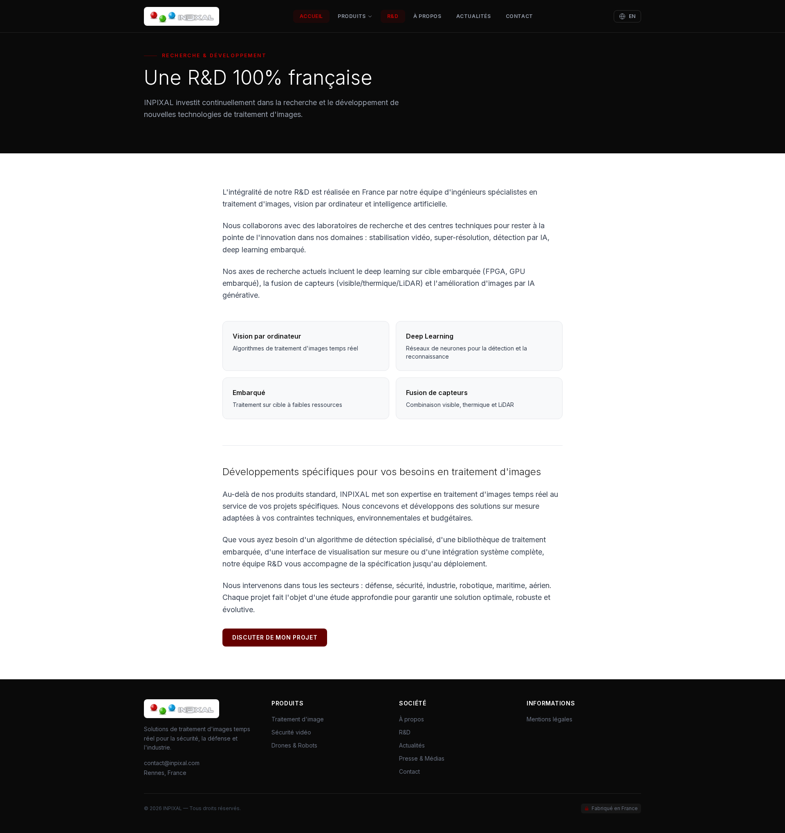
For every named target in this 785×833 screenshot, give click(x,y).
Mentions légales (549, 719)
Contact (409, 771)
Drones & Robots (294, 745)
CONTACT (519, 16)
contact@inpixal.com (172, 762)
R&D (393, 16)
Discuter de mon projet (274, 637)
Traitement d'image (297, 719)
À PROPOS (427, 16)
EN (632, 16)
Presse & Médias (421, 758)
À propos (411, 719)
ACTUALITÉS (473, 16)
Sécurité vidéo (291, 732)
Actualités (412, 745)
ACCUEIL (311, 16)
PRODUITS (352, 16)
